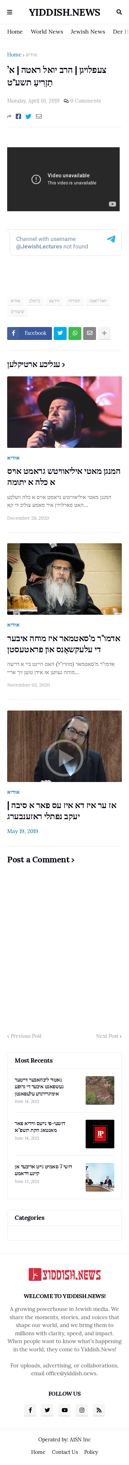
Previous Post (26, 1036)
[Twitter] (28, 116)
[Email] (39, 116)
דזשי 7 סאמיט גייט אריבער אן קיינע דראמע (43, 1170)
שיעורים (17, 311)
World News (47, 31)
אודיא (31, 54)
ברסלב (34, 300)
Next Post (107, 1036)
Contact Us (65, 1452)
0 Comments (85, 101)
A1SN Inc (80, 1439)
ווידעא (54, 300)
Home (15, 31)
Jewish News (88, 31)
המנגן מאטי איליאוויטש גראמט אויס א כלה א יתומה (63, 476)
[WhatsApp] (74, 333)
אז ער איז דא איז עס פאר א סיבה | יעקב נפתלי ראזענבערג (61, 811)
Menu (9, 12)
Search (119, 12)
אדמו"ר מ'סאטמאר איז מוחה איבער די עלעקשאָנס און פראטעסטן (63, 644)
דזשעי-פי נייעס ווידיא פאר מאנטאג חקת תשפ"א (40, 1127)
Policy (91, 1452)
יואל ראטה (98, 300)
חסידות (74, 300)
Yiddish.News (64, 12)
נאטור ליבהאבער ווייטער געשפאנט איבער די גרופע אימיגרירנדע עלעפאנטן (39, 1086)
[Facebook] (18, 116)
